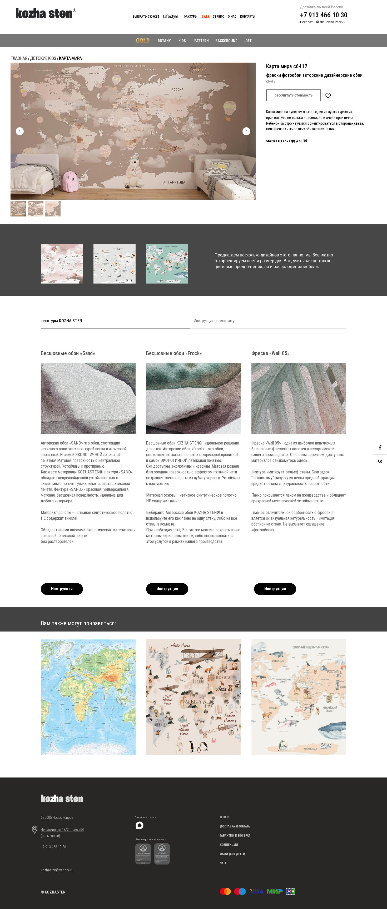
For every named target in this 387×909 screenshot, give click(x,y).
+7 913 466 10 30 (324, 15)
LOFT (248, 41)
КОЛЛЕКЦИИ (229, 845)
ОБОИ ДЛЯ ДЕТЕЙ (232, 854)
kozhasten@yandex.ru (57, 870)
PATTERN (201, 41)
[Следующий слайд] (246, 131)
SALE (223, 863)
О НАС (224, 817)
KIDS (182, 41)
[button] (293, 95)
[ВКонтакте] (380, 461)
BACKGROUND (226, 41)
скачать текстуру (281, 140)
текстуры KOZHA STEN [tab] (61, 320)
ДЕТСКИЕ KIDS (43, 58)
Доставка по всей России (321, 7)
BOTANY (164, 41)
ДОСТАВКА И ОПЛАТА (235, 826)
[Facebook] (380, 448)
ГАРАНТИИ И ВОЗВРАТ (235, 835)
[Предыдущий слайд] (20, 131)
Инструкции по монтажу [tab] (214, 320)
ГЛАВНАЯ (19, 58)
